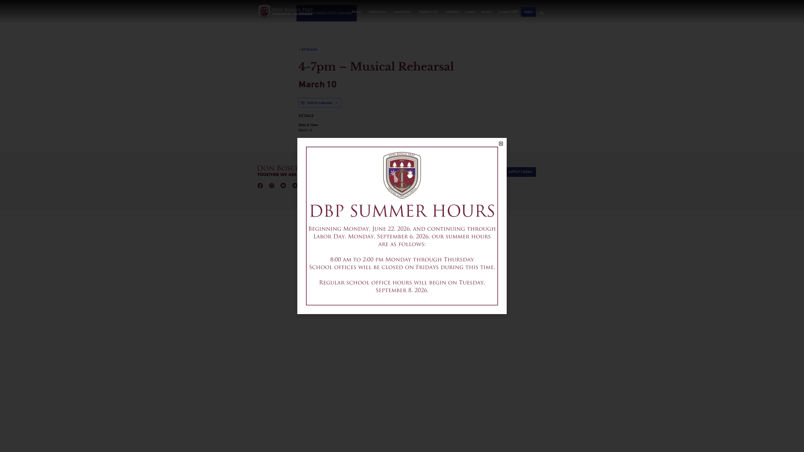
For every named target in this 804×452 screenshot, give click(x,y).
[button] (500, 143)
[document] (402, 226)
